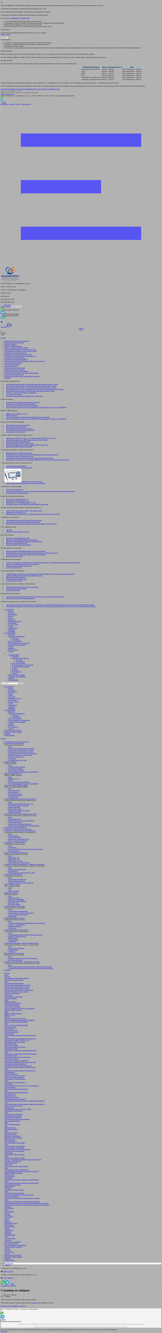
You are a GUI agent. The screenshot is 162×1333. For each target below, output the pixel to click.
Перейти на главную (19, 1306)
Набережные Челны (14, 621)
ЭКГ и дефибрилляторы (12, 1124)
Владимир (11, 613)
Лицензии (15, 638)
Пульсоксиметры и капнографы (14, 1146)
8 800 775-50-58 (6, 293)
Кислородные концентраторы (14, 983)
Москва (10, 611)
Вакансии (11, 648)
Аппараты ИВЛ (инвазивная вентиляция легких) (20, 1038)
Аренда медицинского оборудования (16, 1169)
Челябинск (11, 631)
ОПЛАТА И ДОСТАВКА (16, 675)
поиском (34, 1303)
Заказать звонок (6, 306)
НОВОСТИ (56, 89)
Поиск (21, 683)
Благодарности (13, 650)
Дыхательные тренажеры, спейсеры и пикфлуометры (21, 1183)
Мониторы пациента (11, 1132)
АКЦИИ (12, 89)
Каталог (3, 738)
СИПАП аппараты (10, 1002)
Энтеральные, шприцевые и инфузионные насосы (20, 1054)
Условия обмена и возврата (17, 645)
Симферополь (12, 628)
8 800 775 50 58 (5, 34)
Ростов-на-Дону (13, 624)
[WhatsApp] (2, 98)
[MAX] (3, 102)
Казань (10, 618)
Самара (10, 626)
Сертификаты (16, 640)
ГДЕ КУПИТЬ (9, 609)
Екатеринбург (12, 614)
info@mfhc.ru (5, 104)
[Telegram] (2, 101)
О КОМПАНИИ (9, 633)
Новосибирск (12, 623)
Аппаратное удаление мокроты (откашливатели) (20, 1070)
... (5, 653)
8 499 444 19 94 (26, 104)
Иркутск (11, 616)
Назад (10, 747)
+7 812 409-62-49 (8, 1278)
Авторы (10, 651)
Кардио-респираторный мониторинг (16, 1092)
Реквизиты (11, 635)
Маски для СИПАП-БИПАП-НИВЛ (16, 1025)
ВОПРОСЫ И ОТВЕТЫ (39, 89)
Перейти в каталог (7, 1306)
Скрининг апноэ (16, 306)
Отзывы (10, 646)
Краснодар (11, 619)
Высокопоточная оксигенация (14, 1193)
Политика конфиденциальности (11, 1321)
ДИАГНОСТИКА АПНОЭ (17, 677)
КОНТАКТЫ (5, 89)
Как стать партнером (15, 641)
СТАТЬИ (49, 89)
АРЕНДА (11, 678)
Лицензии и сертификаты (16, 636)
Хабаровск (11, 629)
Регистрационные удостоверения (19, 643)
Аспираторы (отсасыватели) (13, 1114)
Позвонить (4, 38)
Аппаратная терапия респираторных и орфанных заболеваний (24, 1104)
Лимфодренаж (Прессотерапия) (14, 1158)
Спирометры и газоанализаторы (14, 1082)
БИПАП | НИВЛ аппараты (13, 1013)
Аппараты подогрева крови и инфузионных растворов (22, 1201)
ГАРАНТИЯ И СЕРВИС (23, 89)
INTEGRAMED (13, 680)
